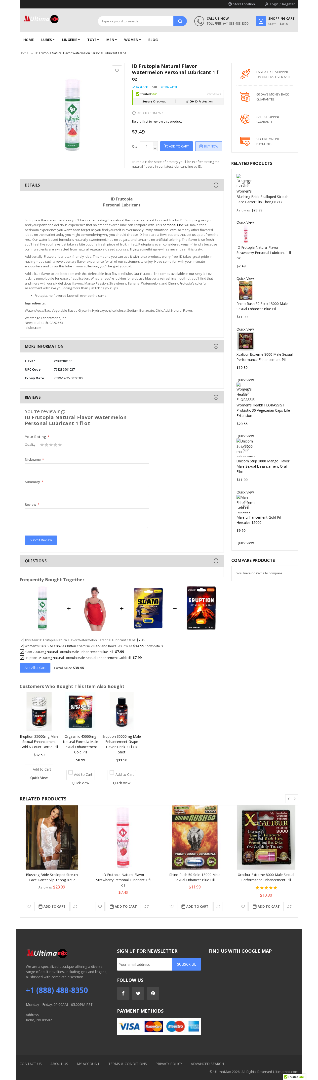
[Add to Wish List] (28, 906)
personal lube (173, 225)
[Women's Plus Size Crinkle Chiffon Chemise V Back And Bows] (95, 629)
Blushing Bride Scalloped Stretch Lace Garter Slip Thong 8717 (52, 877)
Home (24, 53)
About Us (59, 1063)
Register (288, 4)
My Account (88, 1063)
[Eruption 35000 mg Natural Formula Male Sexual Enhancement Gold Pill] (201, 629)
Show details (154, 646)
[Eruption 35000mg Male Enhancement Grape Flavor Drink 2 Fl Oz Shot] (121, 729)
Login (274, 4)
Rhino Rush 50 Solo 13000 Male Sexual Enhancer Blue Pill (194, 877)
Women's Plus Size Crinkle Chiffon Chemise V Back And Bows (70, 646)
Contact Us (31, 1063)
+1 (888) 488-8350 (57, 990)
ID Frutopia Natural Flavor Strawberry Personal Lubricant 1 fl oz (264, 252)
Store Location (244, 4)
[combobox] (135, 21)
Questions (36, 560)
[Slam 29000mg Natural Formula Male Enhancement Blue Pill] (148, 629)
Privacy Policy (169, 1063)
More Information (44, 346)
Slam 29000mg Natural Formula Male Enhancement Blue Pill (69, 651)
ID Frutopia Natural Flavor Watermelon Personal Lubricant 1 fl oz (88, 640)
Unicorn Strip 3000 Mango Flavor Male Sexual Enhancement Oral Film (263, 466)
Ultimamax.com (285, 1071)
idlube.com (33, 327)
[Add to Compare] (75, 906)
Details (32, 185)
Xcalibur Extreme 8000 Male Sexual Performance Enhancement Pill (266, 877)
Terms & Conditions (127, 1063)
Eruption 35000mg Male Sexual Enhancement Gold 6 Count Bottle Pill (39, 741)
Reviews (33, 397)
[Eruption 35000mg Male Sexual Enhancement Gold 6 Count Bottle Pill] (39, 729)
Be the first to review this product (157, 121)
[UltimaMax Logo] (41, 19)
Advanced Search (207, 1063)
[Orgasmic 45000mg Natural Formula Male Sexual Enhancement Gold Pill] (80, 729)
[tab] (122, 185)
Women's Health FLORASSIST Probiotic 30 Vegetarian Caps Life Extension (263, 410)
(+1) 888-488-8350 (235, 23)
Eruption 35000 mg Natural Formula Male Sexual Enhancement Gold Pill (78, 657)
